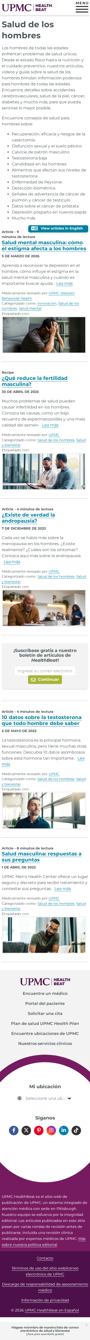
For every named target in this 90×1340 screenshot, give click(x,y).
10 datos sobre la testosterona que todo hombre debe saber (42, 720)
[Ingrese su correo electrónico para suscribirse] (45, 670)
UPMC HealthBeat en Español (52, 1310)
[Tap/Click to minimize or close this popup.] (87, 1324)
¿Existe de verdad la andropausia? (28, 518)
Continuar (48, 679)
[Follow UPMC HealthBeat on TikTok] (76, 1130)
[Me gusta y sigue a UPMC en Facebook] (13, 1130)
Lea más (64, 283)
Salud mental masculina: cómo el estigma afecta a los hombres (44, 246)
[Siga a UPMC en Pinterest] (39, 1130)
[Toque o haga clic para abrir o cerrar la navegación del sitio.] (82, 9)
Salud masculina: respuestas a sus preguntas (42, 857)
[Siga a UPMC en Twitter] (26, 1130)
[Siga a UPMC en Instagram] (51, 1130)
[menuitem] (45, 994)
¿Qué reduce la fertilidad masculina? (35, 381)
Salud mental (30, 308)
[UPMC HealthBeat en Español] (27, 7)
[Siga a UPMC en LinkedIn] (63, 1130)
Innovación (47, 303)
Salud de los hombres (56, 440)
